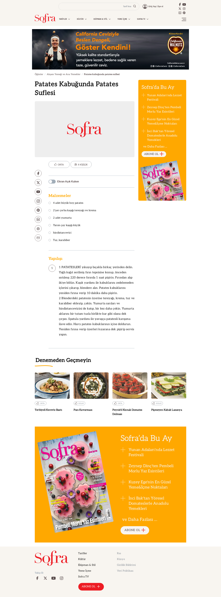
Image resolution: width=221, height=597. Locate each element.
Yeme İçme (84, 570)
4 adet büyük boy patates (68, 203)
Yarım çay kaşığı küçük (66, 225)
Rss (119, 553)
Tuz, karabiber (61, 240)
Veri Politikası (125, 570)
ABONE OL (151, 154)
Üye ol (160, 6)
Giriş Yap (152, 6)
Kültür (82, 559)
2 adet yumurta (62, 218)
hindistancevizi (62, 233)
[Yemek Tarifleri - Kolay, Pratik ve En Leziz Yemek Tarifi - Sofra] (45, 18)
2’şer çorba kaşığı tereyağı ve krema (74, 210)
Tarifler (82, 553)
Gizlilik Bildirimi (126, 565)
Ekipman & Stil (86, 565)
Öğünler (39, 74)
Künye (121, 559)
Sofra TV (83, 576)
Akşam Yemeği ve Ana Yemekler (63, 74)
